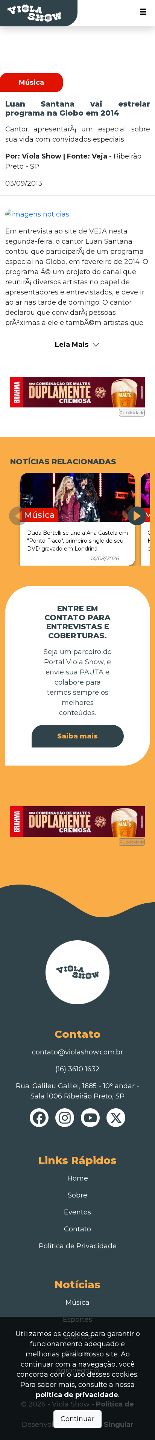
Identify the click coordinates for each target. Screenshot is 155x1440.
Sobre (77, 1195)
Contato (77, 1229)
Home (77, 1178)
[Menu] (143, 13)
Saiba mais (77, 736)
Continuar (77, 1419)
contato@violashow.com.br (77, 1052)
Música (77, 1302)
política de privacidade (77, 1395)
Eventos (77, 1212)
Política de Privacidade (78, 1246)
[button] (137, 515)
